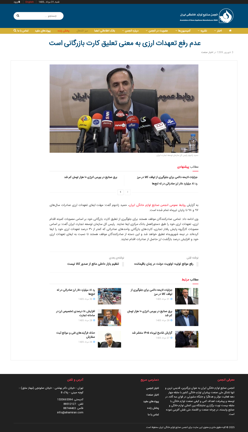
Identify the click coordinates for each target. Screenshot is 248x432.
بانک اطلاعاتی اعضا (104, 31)
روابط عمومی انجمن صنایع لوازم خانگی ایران (157, 205)
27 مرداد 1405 (163, 338)
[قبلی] (128, 192)
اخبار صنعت (207, 52)
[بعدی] (120, 192)
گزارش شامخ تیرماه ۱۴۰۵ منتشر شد (152, 333)
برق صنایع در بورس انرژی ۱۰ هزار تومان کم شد (90, 177)
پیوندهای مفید (43, 31)
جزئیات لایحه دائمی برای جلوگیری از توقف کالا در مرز (167, 177)
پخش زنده (63, 31)
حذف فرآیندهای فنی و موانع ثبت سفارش (75, 335)
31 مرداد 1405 (163, 299)
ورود (16, 2)
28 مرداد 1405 (163, 320)
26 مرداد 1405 (85, 342)
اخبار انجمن (152, 388)
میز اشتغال (82, 31)
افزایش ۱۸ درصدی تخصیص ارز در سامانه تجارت (75, 313)
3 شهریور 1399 (225, 52)
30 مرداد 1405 (85, 299)
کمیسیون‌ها (184, 31)
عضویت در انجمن (158, 31)
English (30, 2)
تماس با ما (22, 31)
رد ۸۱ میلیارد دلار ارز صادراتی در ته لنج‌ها (174, 183)
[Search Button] (18, 16)
